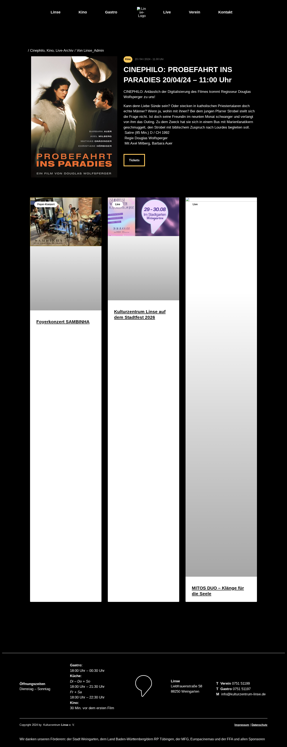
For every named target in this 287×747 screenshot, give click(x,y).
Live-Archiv (65, 51)
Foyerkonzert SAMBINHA (63, 321)
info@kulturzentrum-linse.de (243, 694)
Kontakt (225, 12)
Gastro (111, 12)
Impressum (241, 724)
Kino (83, 12)
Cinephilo (37, 51)
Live (167, 12)
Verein (194, 12)
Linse (56, 12)
